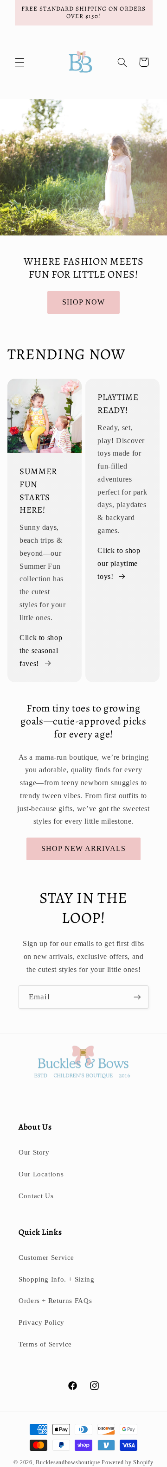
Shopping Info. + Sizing (57, 1279)
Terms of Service (45, 1344)
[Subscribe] (137, 996)
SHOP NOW (83, 302)
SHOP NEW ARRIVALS (83, 848)
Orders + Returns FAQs (55, 1300)
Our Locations (41, 1174)
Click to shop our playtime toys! (118, 563)
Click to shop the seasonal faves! (40, 650)
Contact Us (36, 1196)
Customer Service (46, 1257)
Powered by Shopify (127, 1462)
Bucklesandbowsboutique (68, 1462)
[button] (19, 62)
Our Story (34, 1152)
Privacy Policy (41, 1322)
